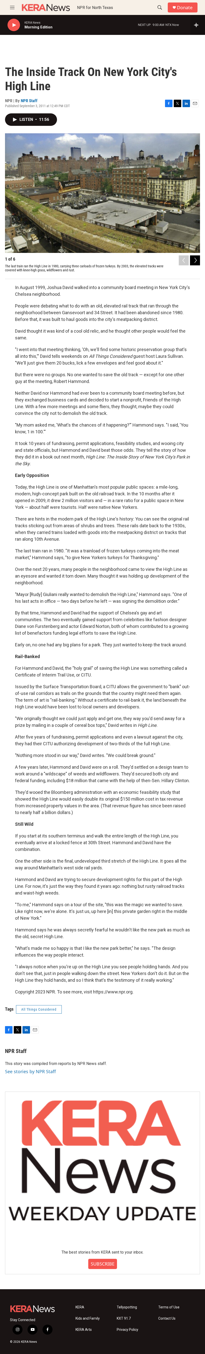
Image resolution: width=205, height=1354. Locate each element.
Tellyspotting (127, 1307)
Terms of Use (169, 1307)
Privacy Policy (127, 1330)
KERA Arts (84, 1330)
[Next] (195, 260)
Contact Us (167, 1318)
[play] (14, 25)
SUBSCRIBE (102, 1264)
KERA (80, 1307)
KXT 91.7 (124, 1318)
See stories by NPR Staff (30, 1071)
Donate (184, 7)
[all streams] (197, 25)
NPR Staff (29, 100)
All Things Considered (38, 1009)
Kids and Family (88, 1318)
